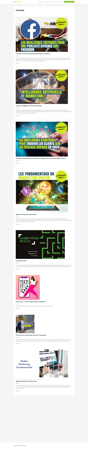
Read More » (18, 63)
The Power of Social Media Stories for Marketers (31, 335)
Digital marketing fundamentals (26, 214)
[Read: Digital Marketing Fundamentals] (42, 364)
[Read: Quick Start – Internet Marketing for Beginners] (28, 287)
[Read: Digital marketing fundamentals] (42, 190)
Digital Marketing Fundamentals (26, 381)
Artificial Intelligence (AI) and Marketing (29, 106)
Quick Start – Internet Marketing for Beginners (31, 302)
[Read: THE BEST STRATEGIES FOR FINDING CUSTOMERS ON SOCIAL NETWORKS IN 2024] (42, 138)
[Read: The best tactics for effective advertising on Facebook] (42, 34)
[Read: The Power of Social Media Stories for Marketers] (25, 323)
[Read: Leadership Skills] (40, 244)
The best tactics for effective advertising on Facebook (33, 54)
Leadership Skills (21, 261)
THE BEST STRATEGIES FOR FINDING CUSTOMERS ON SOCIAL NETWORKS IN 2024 (40, 158)
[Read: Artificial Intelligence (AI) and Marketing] (42, 86)
